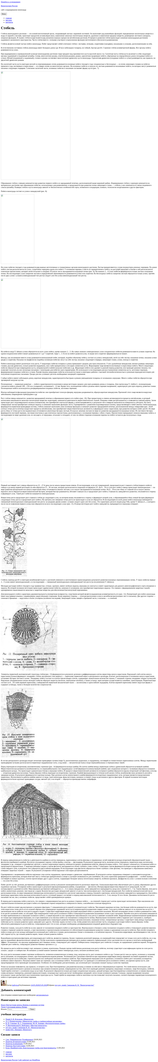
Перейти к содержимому (10, 2)
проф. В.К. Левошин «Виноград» (19, 1030)
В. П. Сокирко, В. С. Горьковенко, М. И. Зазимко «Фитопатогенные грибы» (36, 1023)
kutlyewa (15, 985)
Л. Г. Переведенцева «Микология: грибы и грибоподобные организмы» (34, 1021)
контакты (9, 22)
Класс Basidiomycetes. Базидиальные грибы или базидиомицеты (31, 1048)
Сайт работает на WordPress (29, 1060)
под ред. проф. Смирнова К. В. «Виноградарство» (25, 1028)
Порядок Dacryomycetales (15, 1046)
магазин (9, 20)
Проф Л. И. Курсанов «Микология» (20, 1019)
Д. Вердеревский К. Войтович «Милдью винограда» (26, 1025)
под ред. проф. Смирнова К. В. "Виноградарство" (74, 985)
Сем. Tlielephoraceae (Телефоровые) (19, 1040)
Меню (4, 14)
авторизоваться (42, 995)
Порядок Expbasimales (14, 1044)
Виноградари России (9, 6)
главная (9, 18)
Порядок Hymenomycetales (16, 1042)
